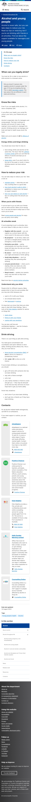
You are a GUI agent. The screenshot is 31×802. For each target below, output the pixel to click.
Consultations (5, 744)
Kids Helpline (13, 309)
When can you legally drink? (12, 55)
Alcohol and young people (11, 644)
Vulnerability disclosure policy (10, 730)
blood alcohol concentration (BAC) (16, 352)
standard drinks (10, 182)
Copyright (4, 717)
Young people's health (9, 616)
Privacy (3, 721)
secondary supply (17, 90)
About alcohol (6, 630)
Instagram (4, 756)
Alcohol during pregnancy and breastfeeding (12, 639)
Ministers (4, 691)
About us (4, 689)
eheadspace (18, 452)
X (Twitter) (4, 751)
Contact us (4, 700)
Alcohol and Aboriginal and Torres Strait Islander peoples (14, 653)
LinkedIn (4, 749)
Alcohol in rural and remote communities (15, 649)
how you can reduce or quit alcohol (16, 194)
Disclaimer (4, 719)
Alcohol (20, 616)
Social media (5, 726)
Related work (6, 667)
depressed (11, 301)
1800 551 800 (18, 524)
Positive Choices (19, 492)
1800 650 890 (18, 449)
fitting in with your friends (13, 318)
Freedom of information (8, 698)
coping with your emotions (13, 320)
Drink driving (8, 63)
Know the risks (8, 58)
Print (12, 45)
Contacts (7, 66)
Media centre (5, 739)
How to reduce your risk (11, 60)
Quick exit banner (6, 723)
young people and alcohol (13, 215)
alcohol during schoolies (21, 280)
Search (26, 10)
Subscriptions (5, 728)
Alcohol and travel (9, 659)
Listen (6, 45)
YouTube (4, 753)
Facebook (4, 746)
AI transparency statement (9, 696)
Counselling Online (20, 597)
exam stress (8, 315)
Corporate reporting (7, 694)
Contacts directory (7, 703)
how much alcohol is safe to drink (15, 187)
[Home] (15, 4)
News (4, 663)
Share (20, 45)
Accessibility (5, 714)
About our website (7, 712)
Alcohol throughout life (10, 14)
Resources (5, 672)
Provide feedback (9, 773)
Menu (6, 10)
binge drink (8, 160)
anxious (18, 301)
